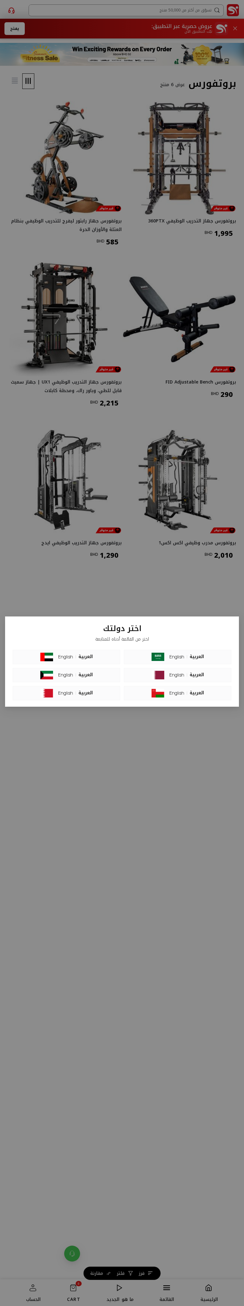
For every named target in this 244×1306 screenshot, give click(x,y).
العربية (85, 657)
